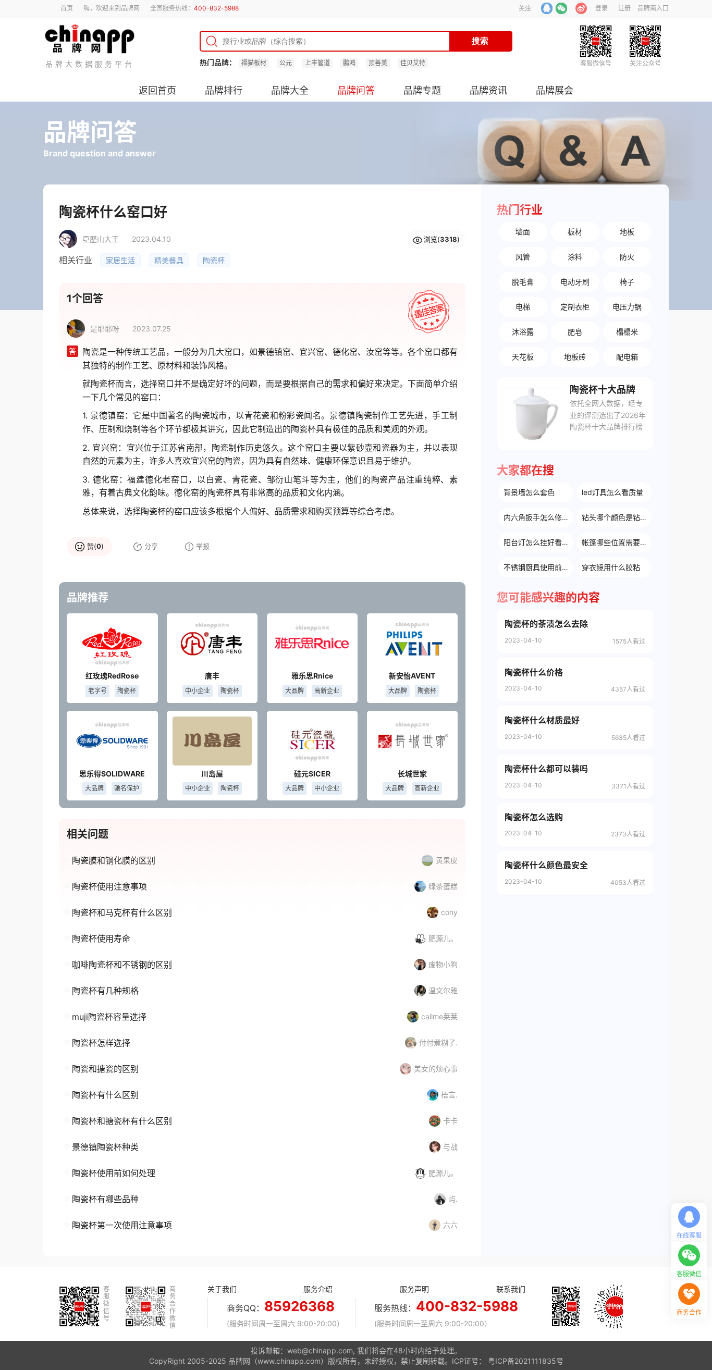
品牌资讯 (488, 90)
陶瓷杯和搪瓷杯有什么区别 (122, 1121)
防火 (627, 256)
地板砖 (575, 356)
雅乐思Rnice (312, 675)
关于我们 (222, 1289)
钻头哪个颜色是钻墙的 (617, 517)
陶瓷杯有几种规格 (105, 990)
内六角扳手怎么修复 (536, 517)
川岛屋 (212, 773)
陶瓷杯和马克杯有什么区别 (122, 912)
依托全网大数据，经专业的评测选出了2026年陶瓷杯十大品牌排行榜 (608, 415)
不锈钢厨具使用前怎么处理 (538, 567)
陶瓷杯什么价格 (534, 672)
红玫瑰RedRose (112, 675)
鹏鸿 (349, 63)
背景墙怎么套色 (529, 492)
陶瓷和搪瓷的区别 (105, 1069)
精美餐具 (168, 260)
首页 (66, 8)
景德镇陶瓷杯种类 (105, 1147)
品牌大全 (290, 90)
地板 (627, 231)
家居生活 (120, 260)
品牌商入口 (653, 8)
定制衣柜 (575, 306)
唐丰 (212, 675)
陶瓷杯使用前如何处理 (113, 1173)
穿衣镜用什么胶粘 (611, 567)
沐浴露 (523, 331)
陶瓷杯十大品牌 (602, 389)
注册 (624, 8)
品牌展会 (554, 90)
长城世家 (412, 773)
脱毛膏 (523, 281)
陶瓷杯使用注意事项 (109, 886)
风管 (522, 256)
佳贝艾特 (412, 63)
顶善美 (378, 63)
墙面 (522, 231)
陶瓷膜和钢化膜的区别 (113, 860)
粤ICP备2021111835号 (525, 1360)
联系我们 (510, 1289)
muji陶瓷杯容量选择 (109, 1016)
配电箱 (627, 356)
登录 (601, 8)
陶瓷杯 (214, 260)
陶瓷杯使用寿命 (101, 938)
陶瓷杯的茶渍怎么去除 (546, 624)
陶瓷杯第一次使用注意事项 (122, 1225)
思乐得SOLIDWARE (112, 773)
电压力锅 (627, 306)
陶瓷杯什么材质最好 (542, 720)
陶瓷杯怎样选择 (101, 1043)
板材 (575, 231)
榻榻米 (627, 331)
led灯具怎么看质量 (612, 492)
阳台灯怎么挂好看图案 (538, 542)
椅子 (627, 281)
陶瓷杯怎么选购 (534, 817)
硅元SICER (312, 773)
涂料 (575, 256)
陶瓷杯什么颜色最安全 (546, 865)
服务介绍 (318, 1289)
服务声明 (414, 1289)
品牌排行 (223, 90)
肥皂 (575, 331)
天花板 (523, 356)
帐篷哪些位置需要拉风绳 (617, 542)
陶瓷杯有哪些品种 (105, 1199)
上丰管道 (317, 63)
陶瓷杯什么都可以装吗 (546, 768)
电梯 (522, 306)
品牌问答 (356, 90)
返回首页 (157, 90)
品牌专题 (422, 90)
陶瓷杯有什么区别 (105, 1095)
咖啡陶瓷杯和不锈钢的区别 (122, 964)
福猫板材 (253, 63)
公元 (285, 63)
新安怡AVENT (412, 675)
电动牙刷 (575, 281)
